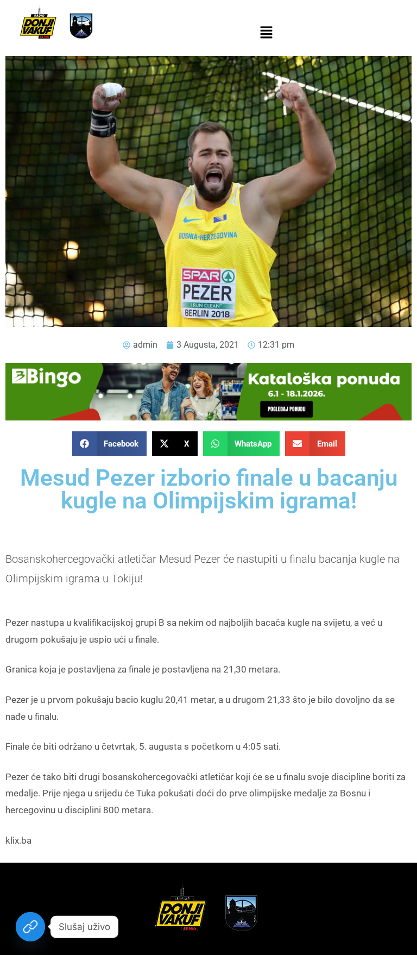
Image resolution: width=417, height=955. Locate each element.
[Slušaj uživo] (30, 926)
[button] (266, 33)
